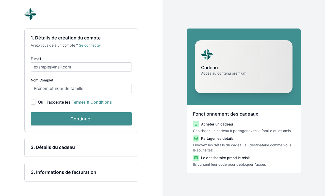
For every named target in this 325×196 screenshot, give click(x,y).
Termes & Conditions (92, 102)
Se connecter (90, 45)
